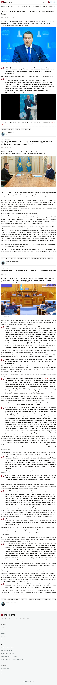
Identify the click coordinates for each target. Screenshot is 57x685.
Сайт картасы (5, 668)
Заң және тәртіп (50, 6)
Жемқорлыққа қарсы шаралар (9, 656)
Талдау (3, 633)
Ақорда (50, 258)
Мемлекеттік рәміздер (7, 653)
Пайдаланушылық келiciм (7, 647)
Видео (18, 129)
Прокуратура (26, 129)
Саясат (3, 630)
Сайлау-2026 (9, 6)
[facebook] (13, 618)
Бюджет (24, 599)
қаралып (9, 594)
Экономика (4, 636)
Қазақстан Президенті (8, 258)
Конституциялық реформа (23, 6)
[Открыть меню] (54, 2)
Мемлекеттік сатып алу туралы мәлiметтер (13, 659)
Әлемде (3, 639)
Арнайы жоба (35, 6)
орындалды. (45, 378)
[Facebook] (11, 17)
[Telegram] (8, 17)
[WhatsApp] (5, 17)
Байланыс (3, 671)
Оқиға (2, 627)
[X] (13, 17)
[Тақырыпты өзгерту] (50, 2)
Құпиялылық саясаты (6, 650)
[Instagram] (2, 17)
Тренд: (3, 6)
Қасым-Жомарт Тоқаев (39, 258)
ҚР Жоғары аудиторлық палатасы (39, 599)
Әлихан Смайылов (7, 129)
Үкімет (4, 599)
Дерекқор (42, 6)
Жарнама (3, 674)
